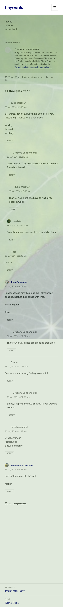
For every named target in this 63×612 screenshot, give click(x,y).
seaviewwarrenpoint (22, 465)
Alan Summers (19, 282)
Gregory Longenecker (34, 77)
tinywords (14, 7)
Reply (10, 140)
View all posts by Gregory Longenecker (32, 66)
